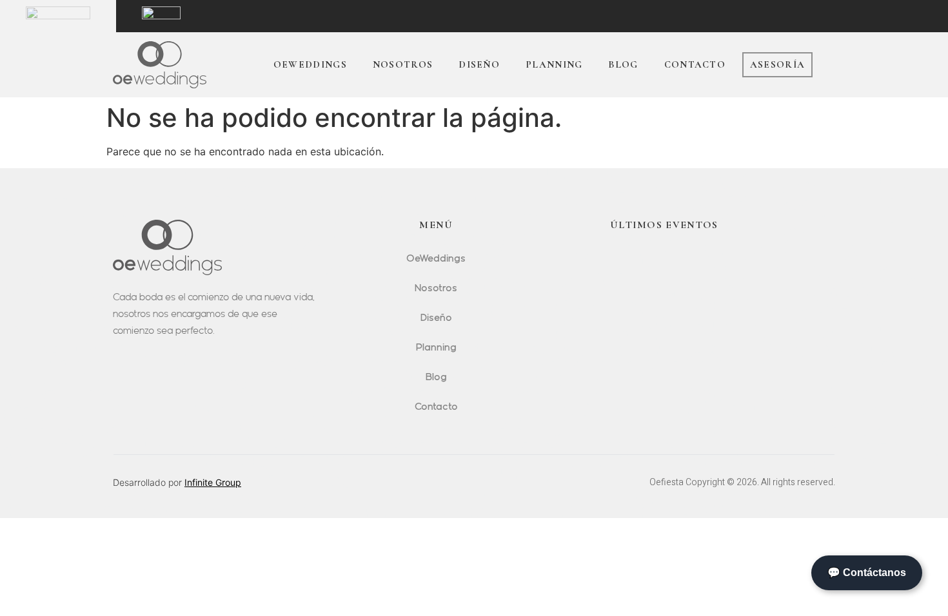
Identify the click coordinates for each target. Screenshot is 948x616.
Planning (554, 64)
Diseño (479, 64)
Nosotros (403, 64)
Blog (623, 64)
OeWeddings (310, 64)
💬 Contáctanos (866, 572)
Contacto (695, 64)
